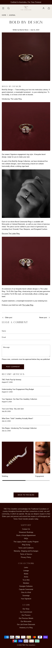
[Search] (8, 8)
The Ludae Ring (27, 305)
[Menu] (3, 8)
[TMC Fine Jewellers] (26, 8)
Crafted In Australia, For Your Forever (26, 2)
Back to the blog (26, 495)
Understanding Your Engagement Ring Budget (18, 389)
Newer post (43, 317)
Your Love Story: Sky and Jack (13, 409)
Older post (8, 317)
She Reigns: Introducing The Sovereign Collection (19, 428)
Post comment (13, 367)
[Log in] (43, 8)
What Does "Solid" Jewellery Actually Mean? (17, 418)
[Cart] (49, 8)
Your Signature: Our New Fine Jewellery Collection (19, 399)
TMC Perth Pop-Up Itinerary (11, 380)
